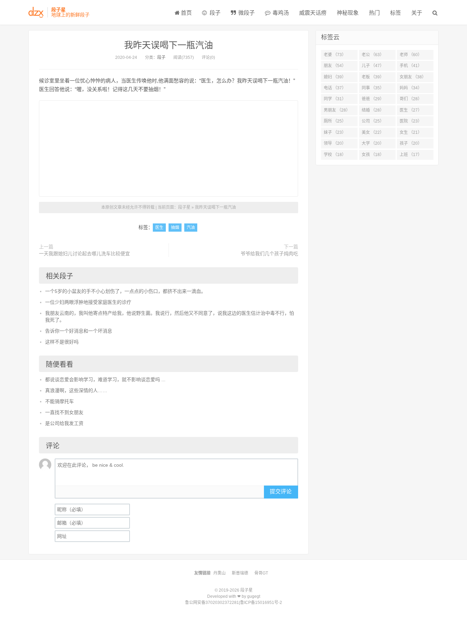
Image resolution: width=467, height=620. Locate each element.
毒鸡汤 (280, 13)
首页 (186, 13)
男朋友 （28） (337, 110)
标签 (395, 13)
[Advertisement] (168, 148)
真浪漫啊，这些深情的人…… (76, 390)
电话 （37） (335, 88)
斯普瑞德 (240, 573)
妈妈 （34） (411, 88)
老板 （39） (373, 77)
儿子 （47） (373, 65)
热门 (374, 13)
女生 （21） (411, 132)
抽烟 (175, 227)
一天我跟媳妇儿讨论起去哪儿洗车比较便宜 (84, 253)
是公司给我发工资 (64, 423)
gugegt (253, 596)
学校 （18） (335, 154)
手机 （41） (411, 65)
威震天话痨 (312, 13)
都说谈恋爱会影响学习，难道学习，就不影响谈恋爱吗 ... (105, 379)
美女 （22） (373, 132)
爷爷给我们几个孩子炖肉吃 (269, 253)
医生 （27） (411, 110)
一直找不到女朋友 (64, 412)
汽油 (191, 227)
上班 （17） (411, 154)
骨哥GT (261, 573)
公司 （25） (373, 121)
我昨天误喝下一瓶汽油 (168, 45)
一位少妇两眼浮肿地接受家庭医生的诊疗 (88, 302)
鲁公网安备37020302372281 (212, 602)
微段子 (246, 13)
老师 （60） (411, 54)
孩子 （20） (411, 143)
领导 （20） (335, 143)
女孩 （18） (373, 154)
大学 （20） (373, 143)
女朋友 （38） (413, 77)
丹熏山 (219, 573)
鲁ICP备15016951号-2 (261, 602)
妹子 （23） (335, 132)
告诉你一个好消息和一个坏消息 (78, 331)
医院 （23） (411, 121)
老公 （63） (373, 54)
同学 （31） (335, 98)
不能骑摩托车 (59, 401)
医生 (159, 227)
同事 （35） (373, 88)
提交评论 (281, 491)
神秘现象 (348, 13)
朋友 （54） (335, 65)
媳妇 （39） (335, 77)
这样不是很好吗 (62, 342)
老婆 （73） (335, 54)
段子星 (184, 207)
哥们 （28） (411, 98)
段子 (214, 13)
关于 (416, 13)
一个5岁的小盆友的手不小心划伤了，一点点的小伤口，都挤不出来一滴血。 (125, 291)
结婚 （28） (373, 110)
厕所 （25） (335, 121)
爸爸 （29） (373, 98)
